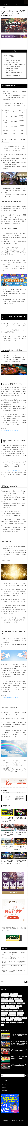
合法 (12, 1020)
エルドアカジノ (4, 998)
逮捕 (18, 1022)
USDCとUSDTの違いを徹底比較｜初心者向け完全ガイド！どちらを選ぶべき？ (13, 953)
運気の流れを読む (10, 70)
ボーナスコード (4, 1012)
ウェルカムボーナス (18, 996)
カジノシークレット (5, 1001)
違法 (2, 1024)
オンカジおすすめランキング (15, 470)
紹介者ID (3, 1022)
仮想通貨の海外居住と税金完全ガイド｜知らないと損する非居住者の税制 (13, 971)
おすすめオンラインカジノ (6, 996)
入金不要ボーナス (4, 1017)
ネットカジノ (19, 1005)
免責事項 (4, 1087)
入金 (15, 1015)
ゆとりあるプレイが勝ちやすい (13, 75)
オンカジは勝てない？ (9, 55)
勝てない (18, 792)
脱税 (7, 1022)
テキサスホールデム (11, 1005)
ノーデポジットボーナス (6, 1008)
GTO (2, 993)
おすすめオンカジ (13, 993)
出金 (11, 1017)
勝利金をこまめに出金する (12, 68)
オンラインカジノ (6, 792)
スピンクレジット (20, 1003)
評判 (15, 1022)
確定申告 (16, 1020)
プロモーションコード (5, 1010)
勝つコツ (23, 792)
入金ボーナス (20, 1015)
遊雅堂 (22, 1022)
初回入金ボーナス (17, 1017)
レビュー (10, 1015)
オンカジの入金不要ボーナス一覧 (9, 430)
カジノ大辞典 (5, 2)
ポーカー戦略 (4, 1015)
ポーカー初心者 (20, 1012)
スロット (3, 1005)
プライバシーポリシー (7, 1084)
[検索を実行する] (25, 982)
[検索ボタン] (22, 2)
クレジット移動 (4, 1003)
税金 (21, 1020)
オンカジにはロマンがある (12, 62)
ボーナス (21, 1010)
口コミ (8, 1020)
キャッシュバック (19, 1001)
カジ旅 (12, 1001)
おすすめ (6, 993)
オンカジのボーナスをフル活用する (14, 66)
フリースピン (15, 1008)
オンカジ (4, 15)
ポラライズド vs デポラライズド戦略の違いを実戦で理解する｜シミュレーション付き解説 (13, 962)
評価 (11, 1022)
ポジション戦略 (12, 1012)
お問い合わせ (9, 1117)
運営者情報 (4, 1090)
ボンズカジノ (14, 1010)
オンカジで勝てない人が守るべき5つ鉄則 (14, 64)
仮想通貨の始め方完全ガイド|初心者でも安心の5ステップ (13, 966)
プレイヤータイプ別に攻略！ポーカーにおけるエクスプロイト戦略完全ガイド (13, 957)
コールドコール (12, 1003)
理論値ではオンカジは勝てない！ (13, 60)
